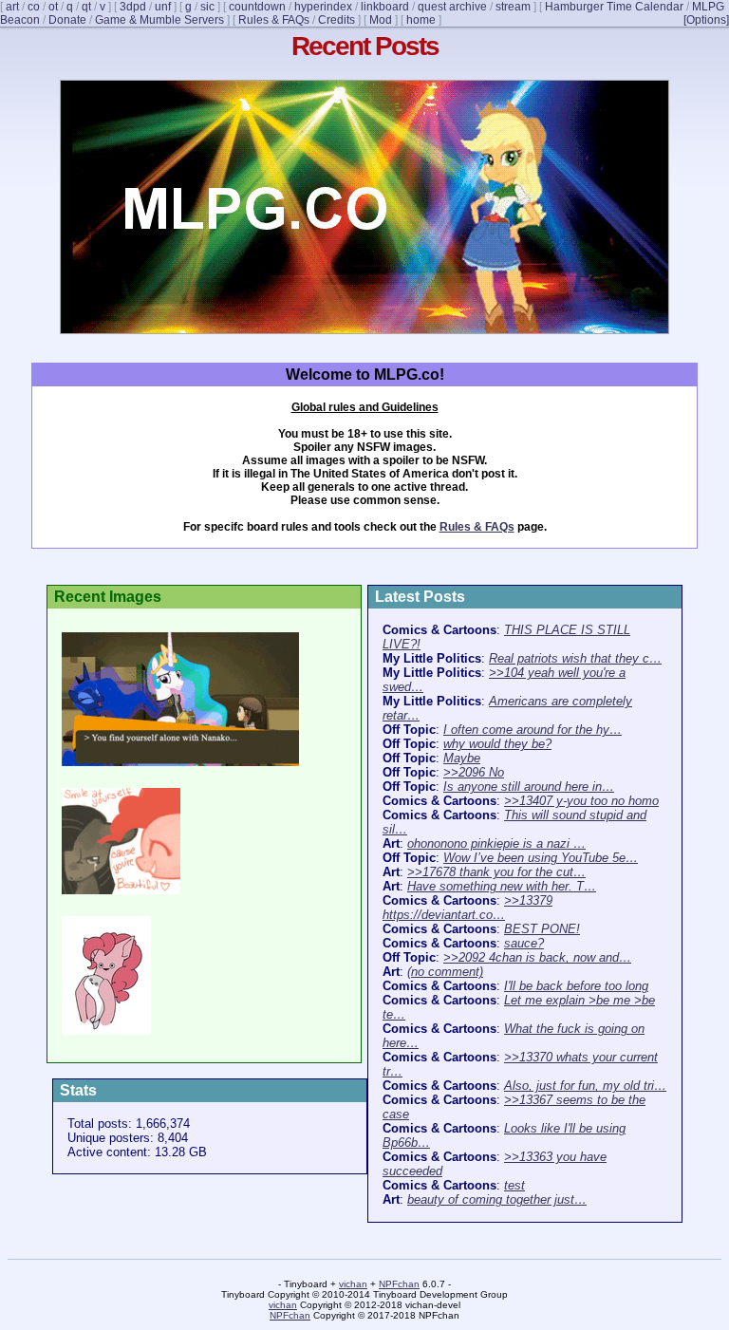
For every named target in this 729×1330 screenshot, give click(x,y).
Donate (67, 20)
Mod (380, 20)
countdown (257, 6)
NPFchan (399, 1284)
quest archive (452, 6)
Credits (336, 20)
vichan (353, 1284)
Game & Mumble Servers (159, 20)
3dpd (133, 6)
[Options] (706, 20)
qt (86, 6)
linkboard (385, 6)
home (421, 20)
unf (163, 6)
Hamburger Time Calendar (614, 6)
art (12, 6)
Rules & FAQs (273, 20)
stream (513, 6)
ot (53, 6)
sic (207, 6)
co (34, 6)
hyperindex (323, 6)
